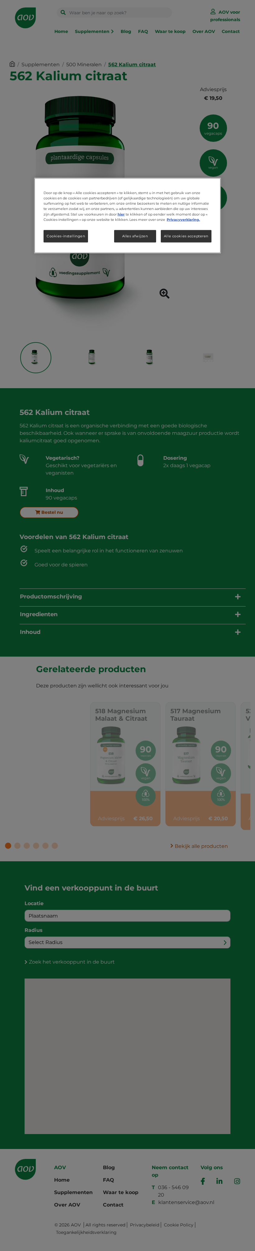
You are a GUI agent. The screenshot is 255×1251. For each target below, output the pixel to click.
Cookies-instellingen (66, 236)
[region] (127, 215)
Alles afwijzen (135, 236)
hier (121, 214)
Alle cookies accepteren (186, 236)
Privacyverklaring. (183, 219)
